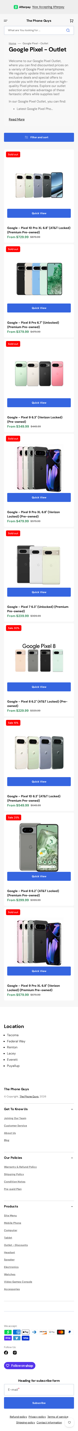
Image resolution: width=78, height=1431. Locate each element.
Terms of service (57, 1416)
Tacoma (13, 1035)
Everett (12, 1060)
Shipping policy (25, 1422)
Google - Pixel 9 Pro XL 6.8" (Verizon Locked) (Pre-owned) (33, 514)
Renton (12, 1047)
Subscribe (39, 1403)
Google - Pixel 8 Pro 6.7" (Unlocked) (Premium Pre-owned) (33, 325)
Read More (17, 119)
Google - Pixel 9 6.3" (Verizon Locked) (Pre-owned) (34, 419)
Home (12, 43)
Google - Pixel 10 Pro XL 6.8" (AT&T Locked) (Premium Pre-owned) (38, 230)
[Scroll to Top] (69, 1406)
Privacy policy (37, 1416)
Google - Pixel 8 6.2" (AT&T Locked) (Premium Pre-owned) (33, 893)
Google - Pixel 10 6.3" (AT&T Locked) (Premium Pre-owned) (33, 798)
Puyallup (13, 1066)
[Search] (69, 30)
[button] (5, 20)
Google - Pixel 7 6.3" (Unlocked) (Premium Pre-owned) (37, 609)
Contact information (49, 1422)
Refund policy (18, 1416)
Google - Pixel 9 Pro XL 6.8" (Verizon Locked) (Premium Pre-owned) (33, 988)
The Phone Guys (29, 1096)
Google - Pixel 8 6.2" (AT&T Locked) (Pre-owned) (37, 704)
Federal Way (16, 1041)
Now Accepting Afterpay (48, 7)
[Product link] (39, 196)
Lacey (11, 1054)
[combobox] (39, 30)
